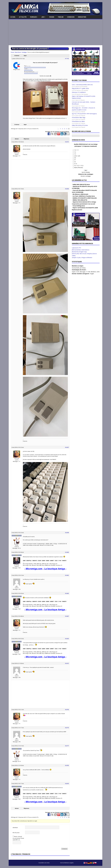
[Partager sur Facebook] (49, 133)
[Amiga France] (55, 14)
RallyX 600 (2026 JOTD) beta (80, 125)
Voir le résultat (86, 172)
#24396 (67, 189)
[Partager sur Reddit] (55, 133)
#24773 (67, 727)
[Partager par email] (68, 133)
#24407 (67, 616)
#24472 (67, 663)
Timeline (60, 17)
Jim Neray (83, 268)
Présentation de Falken (78, 121)
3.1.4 (75, 163)
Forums (51, 17)
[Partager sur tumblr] (65, 133)
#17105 (67, 58)
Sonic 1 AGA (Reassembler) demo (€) (82, 84)
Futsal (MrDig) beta (79, 206)
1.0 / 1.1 (76, 150)
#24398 (67, 532)
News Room (18, 52)
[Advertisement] (55, 32)
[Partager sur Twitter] (52, 133)
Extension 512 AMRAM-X (79, 92)
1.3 (75, 154)
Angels (92, 273)
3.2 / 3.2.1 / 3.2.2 (78, 165)
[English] (86, 862)
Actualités (23, 17)
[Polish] (95, 862)
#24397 (67, 447)
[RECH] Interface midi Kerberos (80, 250)
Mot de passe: (16, 832)
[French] (84, 862)
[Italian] (93, 862)
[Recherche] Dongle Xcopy (79, 252)
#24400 (67, 552)
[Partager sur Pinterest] (58, 133)
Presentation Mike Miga (78, 117)
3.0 (75, 158)
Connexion (70, 17)
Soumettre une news (44, 862)
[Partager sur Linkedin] (61, 133)
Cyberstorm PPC (76, 248)
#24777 (67, 746)
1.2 (75, 152)
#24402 (67, 575)
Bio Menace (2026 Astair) (80, 194)
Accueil (12, 17)
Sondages (24, 52)
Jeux (43, 17)
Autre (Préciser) (78, 167)
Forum (12, 52)
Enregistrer (82, 17)
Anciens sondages (86, 176)
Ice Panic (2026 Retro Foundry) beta (84, 196)
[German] (89, 862)
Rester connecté (18, 836)
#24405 (67, 593)
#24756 (67, 709)
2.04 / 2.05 (77, 156)
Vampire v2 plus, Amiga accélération (82, 257)
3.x (75, 162)
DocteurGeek (75, 268)
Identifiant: (15, 827)
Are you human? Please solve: (18, 839)
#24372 (67, 142)
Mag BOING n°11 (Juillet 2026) (80, 88)
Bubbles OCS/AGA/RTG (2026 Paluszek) (85, 198)
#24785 (67, 765)
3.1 (75, 160)
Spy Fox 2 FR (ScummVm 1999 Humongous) (84, 113)
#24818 (67, 783)
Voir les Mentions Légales (67, 862)
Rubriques (33, 17)
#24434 (67, 638)
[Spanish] (91, 862)
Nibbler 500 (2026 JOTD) (80, 200)
